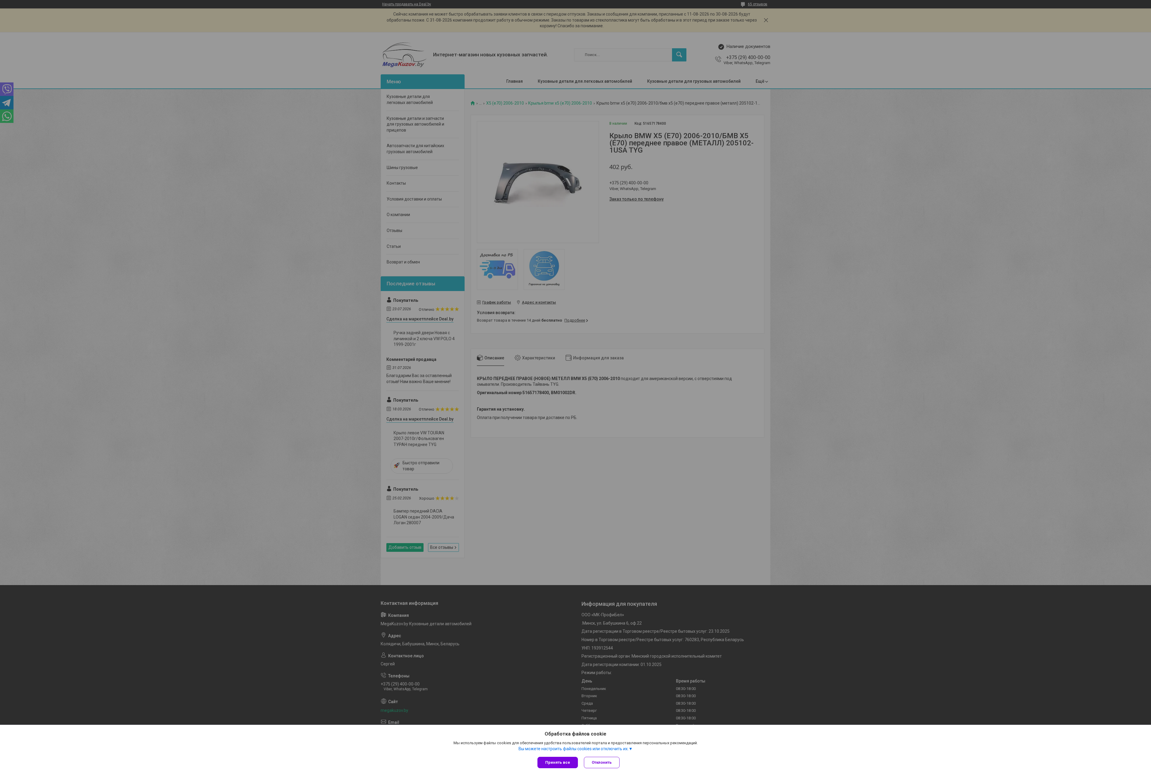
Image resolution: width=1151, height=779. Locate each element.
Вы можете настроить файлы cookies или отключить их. (574, 748)
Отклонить (602, 762)
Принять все (557, 762)
